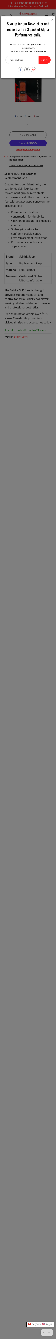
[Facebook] (20, 69)
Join (45, 59)
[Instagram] (27, 69)
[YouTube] (33, 69)
